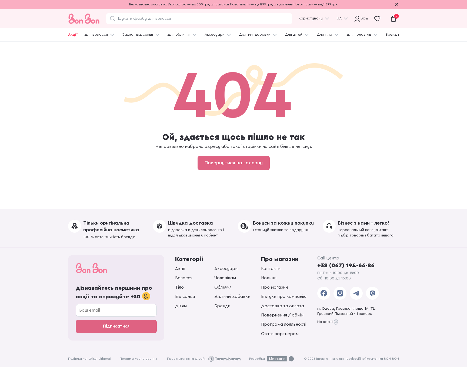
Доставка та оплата (282, 306)
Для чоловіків (358, 34)
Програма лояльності (283, 324)
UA (339, 18)
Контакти (271, 268)
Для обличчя (178, 34)
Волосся (183, 278)
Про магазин (274, 287)
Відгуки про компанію (283, 296)
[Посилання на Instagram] (339, 293)
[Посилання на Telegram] (356, 293)
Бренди (392, 34)
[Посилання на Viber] (372, 293)
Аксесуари (215, 34)
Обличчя (223, 287)
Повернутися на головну (234, 162)
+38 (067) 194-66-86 (346, 265)
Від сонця (185, 296)
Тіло (179, 287)
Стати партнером (280, 334)
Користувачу (311, 18)
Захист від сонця (137, 34)
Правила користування (138, 358)
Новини (268, 278)
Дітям (181, 306)
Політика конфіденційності (89, 358)
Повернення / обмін (282, 315)
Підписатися (116, 326)
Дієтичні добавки (255, 34)
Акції (73, 34)
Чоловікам (225, 278)
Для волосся (96, 34)
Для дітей (293, 34)
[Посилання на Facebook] (323, 293)
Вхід (363, 18)
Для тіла (324, 34)
